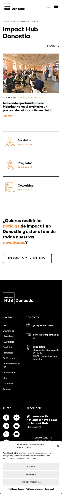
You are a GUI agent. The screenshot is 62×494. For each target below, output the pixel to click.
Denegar (31, 474)
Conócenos (10, 372)
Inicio (5, 325)
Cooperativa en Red (12, 365)
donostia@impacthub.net (46, 337)
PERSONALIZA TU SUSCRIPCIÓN (27, 258)
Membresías (10, 336)
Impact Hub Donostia (31, 97)
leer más (7, 116)
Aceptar (31, 466)
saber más (23, 145)
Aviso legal (49, 489)
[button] (57, 446)
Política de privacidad (34, 489)
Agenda (7, 389)
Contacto (8, 383)
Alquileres (9, 342)
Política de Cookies (16, 489)
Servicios (7, 347)
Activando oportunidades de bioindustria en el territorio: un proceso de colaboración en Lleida (27, 106)
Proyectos (8, 352)
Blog (5, 378)
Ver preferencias (31, 482)
